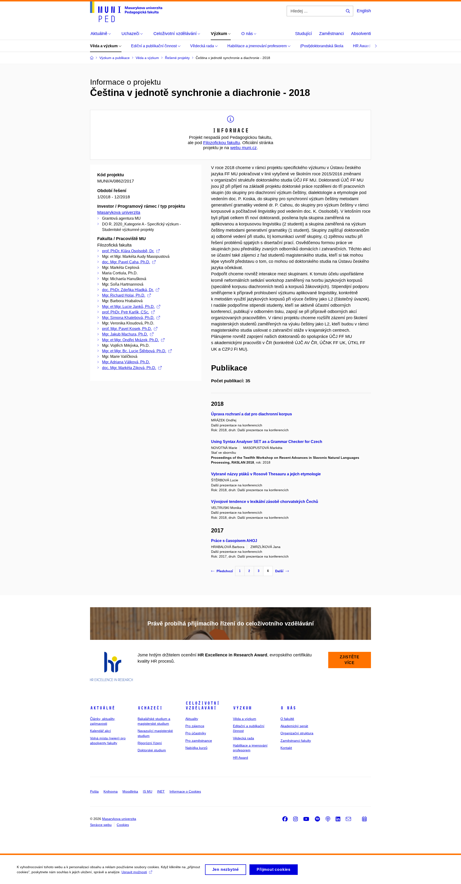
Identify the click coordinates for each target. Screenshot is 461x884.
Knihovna (110, 791)
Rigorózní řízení (150, 743)
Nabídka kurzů (196, 748)
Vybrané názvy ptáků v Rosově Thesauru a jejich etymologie (266, 474)
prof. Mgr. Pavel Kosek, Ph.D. (127, 329)
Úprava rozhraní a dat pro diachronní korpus (251, 414)
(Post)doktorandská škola (321, 46)
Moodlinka (130, 791)
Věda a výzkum (104, 46)
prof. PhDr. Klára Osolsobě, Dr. (128, 251)
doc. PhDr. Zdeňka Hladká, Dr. (128, 290)
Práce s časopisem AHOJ (234, 541)
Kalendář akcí (100, 731)
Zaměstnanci (331, 33)
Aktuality (191, 719)
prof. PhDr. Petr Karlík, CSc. (125, 312)
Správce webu (101, 825)
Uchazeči (150, 708)
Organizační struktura (296, 733)
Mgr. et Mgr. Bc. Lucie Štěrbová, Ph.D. (134, 351)
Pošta (94, 791)
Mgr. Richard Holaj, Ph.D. (123, 295)
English (364, 10)
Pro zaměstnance (198, 741)
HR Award (362, 46)
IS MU (147, 791)
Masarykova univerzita (118, 212)
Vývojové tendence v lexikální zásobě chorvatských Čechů (264, 502)
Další (279, 571)
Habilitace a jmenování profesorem (257, 46)
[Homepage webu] (126, 11)
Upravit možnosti (134, 872)
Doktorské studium (152, 750)
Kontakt (286, 748)
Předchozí (225, 571)
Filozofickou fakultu (221, 142)
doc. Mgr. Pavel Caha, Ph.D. (126, 262)
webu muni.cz (243, 147)
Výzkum (242, 708)
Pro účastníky (195, 733)
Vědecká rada (202, 46)
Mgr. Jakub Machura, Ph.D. (125, 334)
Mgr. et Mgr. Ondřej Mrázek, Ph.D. (130, 340)
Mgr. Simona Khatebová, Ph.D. (128, 318)
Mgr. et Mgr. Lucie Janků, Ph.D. (128, 307)
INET (161, 791)
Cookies (123, 825)
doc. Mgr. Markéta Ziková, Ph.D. (129, 368)
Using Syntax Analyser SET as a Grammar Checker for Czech (266, 442)
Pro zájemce (194, 726)
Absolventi (361, 33)
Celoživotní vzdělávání (202, 706)
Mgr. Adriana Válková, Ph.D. (126, 362)
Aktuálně (102, 708)
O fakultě (287, 719)
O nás (288, 708)
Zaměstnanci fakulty (295, 741)
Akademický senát (294, 726)
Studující (303, 33)
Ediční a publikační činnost (154, 46)
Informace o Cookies (185, 791)
